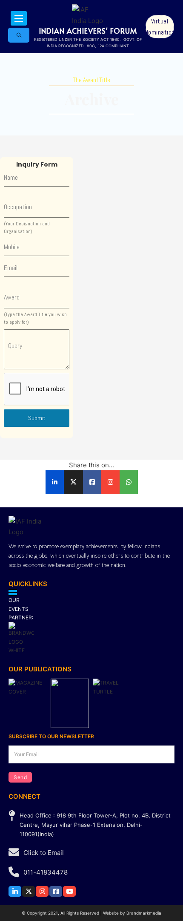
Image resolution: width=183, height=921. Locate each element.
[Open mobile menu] (18, 18)
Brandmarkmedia (143, 912)
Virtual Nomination (160, 26)
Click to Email (43, 853)
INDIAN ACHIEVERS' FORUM (88, 31)
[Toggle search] (18, 35)
